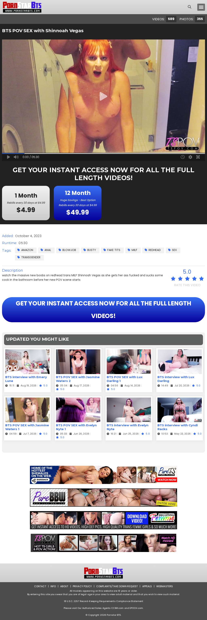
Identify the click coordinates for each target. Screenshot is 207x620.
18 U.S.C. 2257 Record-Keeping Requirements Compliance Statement (103, 601)
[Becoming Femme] (103, 520)
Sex (174, 250)
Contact (40, 586)
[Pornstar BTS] (22, 7)
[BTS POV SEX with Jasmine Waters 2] (78, 352)
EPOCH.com (136, 608)
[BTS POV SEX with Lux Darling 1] (129, 352)
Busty (91, 250)
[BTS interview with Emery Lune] (27, 352)
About (64, 586)
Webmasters (164, 586)
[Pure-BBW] (103, 497)
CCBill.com (117, 608)
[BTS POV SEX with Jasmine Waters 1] (27, 400)
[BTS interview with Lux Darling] (179, 352)
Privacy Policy (82, 586)
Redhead (155, 250)
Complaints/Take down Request (117, 586)
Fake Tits (113, 250)
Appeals (147, 586)
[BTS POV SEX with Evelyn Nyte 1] (78, 400)
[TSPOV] (103, 543)
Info (53, 586)
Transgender (30, 257)
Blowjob (69, 250)
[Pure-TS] (103, 475)
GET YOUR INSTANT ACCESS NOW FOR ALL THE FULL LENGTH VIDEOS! (103, 309)
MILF (134, 250)
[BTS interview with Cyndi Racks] (179, 400)
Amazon (27, 250)
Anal (47, 250)
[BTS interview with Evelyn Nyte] (129, 400)
